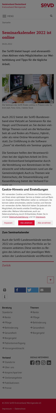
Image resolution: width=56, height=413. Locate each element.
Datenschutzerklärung (18, 217)
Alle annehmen (44, 222)
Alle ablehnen (26, 222)
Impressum (40, 217)
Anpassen (8, 222)
